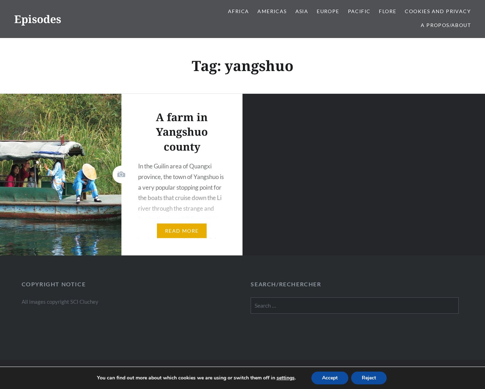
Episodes (37, 19)
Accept (330, 377)
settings (286, 378)
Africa (238, 11)
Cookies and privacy (438, 11)
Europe (328, 11)
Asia (302, 11)
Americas (272, 11)
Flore (387, 11)
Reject (369, 377)
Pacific (359, 11)
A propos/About (446, 25)
